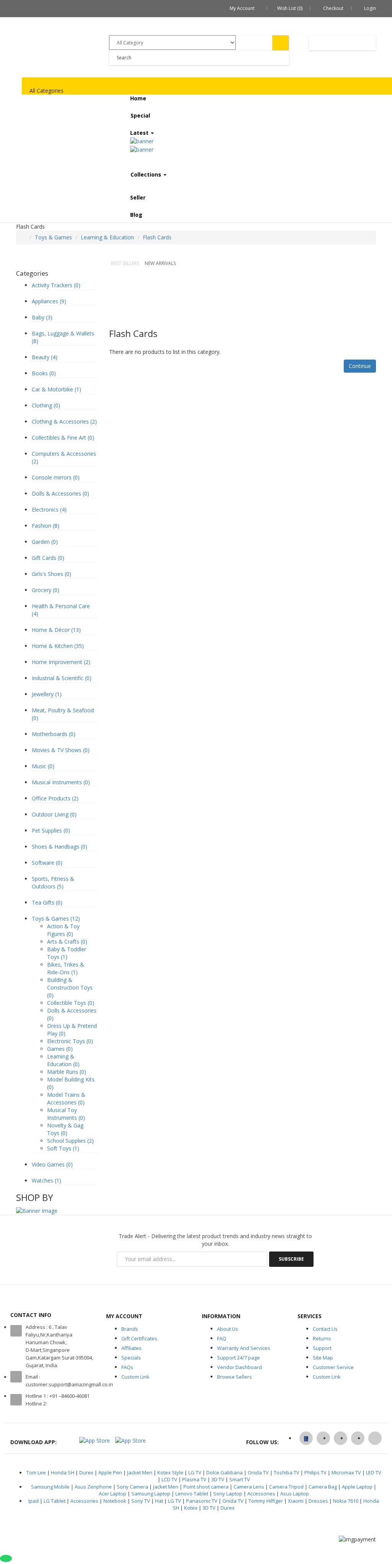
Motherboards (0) (53, 734)
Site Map (323, 1357)
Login (370, 8)
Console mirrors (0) (56, 477)
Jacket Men (139, 1472)
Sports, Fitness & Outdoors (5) (53, 882)
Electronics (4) (49, 509)
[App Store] (94, 1440)
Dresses (318, 1500)
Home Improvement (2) (61, 662)
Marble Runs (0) (66, 1071)
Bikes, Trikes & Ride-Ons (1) (65, 968)
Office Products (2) (55, 798)
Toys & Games (53, 237)
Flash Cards (157, 237)
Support (322, 1348)
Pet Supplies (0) (51, 830)
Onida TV (258, 1472)
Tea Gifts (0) (47, 902)
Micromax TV (346, 1472)
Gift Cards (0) (48, 557)
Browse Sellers (234, 1376)
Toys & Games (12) (56, 918)
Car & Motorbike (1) (56, 389)
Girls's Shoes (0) (51, 574)
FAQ (221, 1338)
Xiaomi (296, 1500)
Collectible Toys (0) (70, 1002)
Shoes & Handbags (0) (59, 846)
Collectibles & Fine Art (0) (63, 437)
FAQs (127, 1367)
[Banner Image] (36, 1210)
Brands (129, 1328)
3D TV (217, 1479)
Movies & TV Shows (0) (61, 750)
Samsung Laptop (150, 1493)
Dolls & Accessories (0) (60, 493)
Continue (360, 366)
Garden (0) (45, 541)
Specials (131, 1357)
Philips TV (315, 1472)
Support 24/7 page (238, 1357)
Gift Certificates (139, 1338)
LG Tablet (54, 1500)
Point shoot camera (206, 1486)
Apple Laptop (357, 1486)
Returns (322, 1338)
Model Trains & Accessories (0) (66, 1098)
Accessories (261, 1493)
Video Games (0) (52, 1164)
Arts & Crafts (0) (67, 941)
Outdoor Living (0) (54, 814)
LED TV (373, 1472)
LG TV (194, 1472)
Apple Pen (110, 1472)
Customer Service (333, 1367)
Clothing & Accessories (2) (64, 421)
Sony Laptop (227, 1493)
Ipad (33, 1500)
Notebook (114, 1500)
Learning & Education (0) (63, 1060)
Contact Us (325, 1328)
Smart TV (239, 1479)
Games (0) (60, 1048)
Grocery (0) (45, 590)
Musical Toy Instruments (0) (66, 1113)
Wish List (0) (289, 8)
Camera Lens (249, 1486)
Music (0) (43, 766)
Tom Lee (36, 1472)
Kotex (191, 1507)
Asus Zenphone (93, 1486)
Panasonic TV (201, 1500)
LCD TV (169, 1479)
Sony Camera (132, 1486)
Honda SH (62, 1472)
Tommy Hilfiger (265, 1500)
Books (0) (44, 373)
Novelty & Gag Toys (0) (65, 1129)
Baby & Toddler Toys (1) (66, 953)
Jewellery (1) (47, 694)
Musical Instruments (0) (61, 782)
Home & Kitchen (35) (58, 645)
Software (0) (47, 862)
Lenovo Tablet (191, 1493)
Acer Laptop (112, 1493)
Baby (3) (42, 317)
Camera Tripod (286, 1486)
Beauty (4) (44, 357)
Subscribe (291, 1259)
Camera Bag (323, 1486)
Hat (159, 1500)
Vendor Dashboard (239, 1367)
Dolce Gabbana (224, 1472)
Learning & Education (107, 237)
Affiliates (131, 1348)
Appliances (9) (49, 301)
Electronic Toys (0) (70, 1041)
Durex (86, 1472)
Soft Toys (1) (63, 1148)
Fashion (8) (45, 525)
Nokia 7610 (345, 1500)
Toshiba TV (286, 1472)
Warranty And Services (243, 1348)
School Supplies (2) (70, 1140)
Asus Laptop (294, 1493)
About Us (227, 1328)
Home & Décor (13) (56, 629)
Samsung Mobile (50, 1486)
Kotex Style (170, 1472)
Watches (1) (46, 1180)
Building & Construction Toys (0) (70, 987)
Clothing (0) (46, 405)
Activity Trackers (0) (56, 285)
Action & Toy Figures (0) (63, 930)
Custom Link (135, 1376)
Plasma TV (194, 1479)
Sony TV (140, 1500)
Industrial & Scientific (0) (61, 678)
